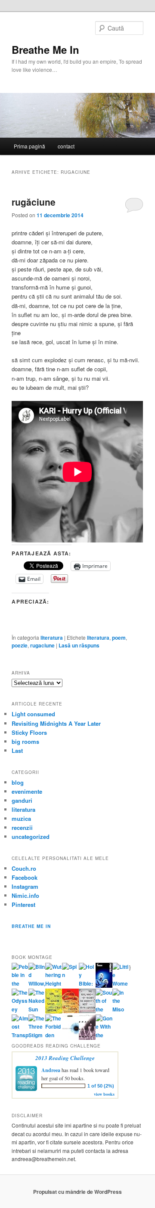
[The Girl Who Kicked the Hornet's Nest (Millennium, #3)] (87, 1011)
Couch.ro (24, 868)
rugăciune (34, 201)
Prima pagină (29, 146)
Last (17, 750)
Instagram (25, 886)
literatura (51, 637)
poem (119, 637)
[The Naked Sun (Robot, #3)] (36, 1009)
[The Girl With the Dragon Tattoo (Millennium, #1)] (53, 1011)
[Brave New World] (87, 1038)
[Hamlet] (104, 985)
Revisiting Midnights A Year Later (56, 723)
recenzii (22, 827)
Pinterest (23, 904)
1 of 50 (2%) (100, 1085)
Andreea (50, 1070)
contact (66, 146)
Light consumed (33, 714)
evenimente (27, 791)
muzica (21, 818)
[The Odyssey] (20, 1009)
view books (104, 1094)
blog (18, 782)
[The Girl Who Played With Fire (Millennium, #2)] (70, 1011)
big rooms (25, 741)
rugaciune (42, 645)
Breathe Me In (45, 49)
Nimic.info (25, 895)
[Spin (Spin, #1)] (70, 975)
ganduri (22, 800)
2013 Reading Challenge (65, 1058)
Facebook (24, 877)
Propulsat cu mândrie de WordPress (77, 1192)
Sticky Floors (29, 732)
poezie (20, 645)
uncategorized (31, 836)
